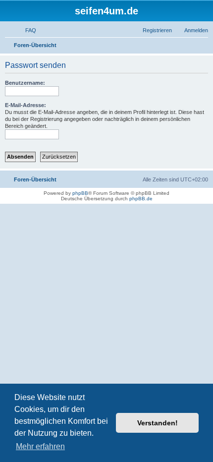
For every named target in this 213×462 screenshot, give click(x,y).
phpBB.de (141, 198)
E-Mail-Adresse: (25, 105)
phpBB (80, 193)
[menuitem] (26, 30)
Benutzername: (25, 83)
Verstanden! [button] (157, 423)
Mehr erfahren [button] (40, 446)
